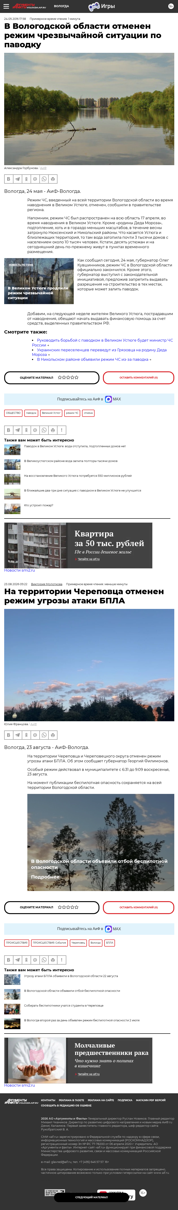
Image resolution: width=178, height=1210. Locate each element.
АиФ (43, 168)
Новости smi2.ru (19, 570)
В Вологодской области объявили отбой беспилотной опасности (99, 864)
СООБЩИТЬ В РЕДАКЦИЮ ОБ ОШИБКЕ (66, 1105)
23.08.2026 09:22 (15, 584)
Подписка (125, 1100)
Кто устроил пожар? (38, 505)
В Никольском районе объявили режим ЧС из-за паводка (92, 359)
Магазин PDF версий (150, 1100)
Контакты (48, 1100)
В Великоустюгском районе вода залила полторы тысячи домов (71, 461)
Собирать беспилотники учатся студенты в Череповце (63, 1005)
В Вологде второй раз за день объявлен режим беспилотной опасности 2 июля (82, 1020)
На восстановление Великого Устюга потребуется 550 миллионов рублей (78, 475)
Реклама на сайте (101, 1100)
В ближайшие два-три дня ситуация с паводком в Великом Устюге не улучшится (82, 490)
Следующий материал (91, 1197)
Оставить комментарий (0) (139, 377)
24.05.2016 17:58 (15, 19)
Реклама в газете (71, 1100)
